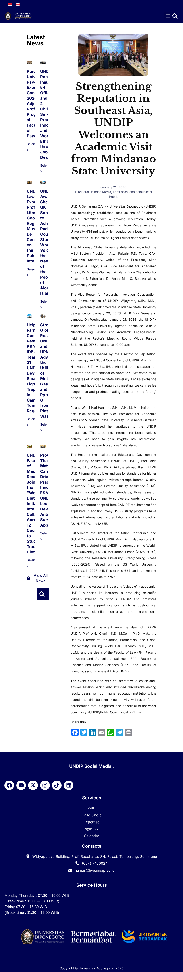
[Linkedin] (68, 785)
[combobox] (32, 594)
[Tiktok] (57, 785)
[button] (168, 15)
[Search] (43, 594)
